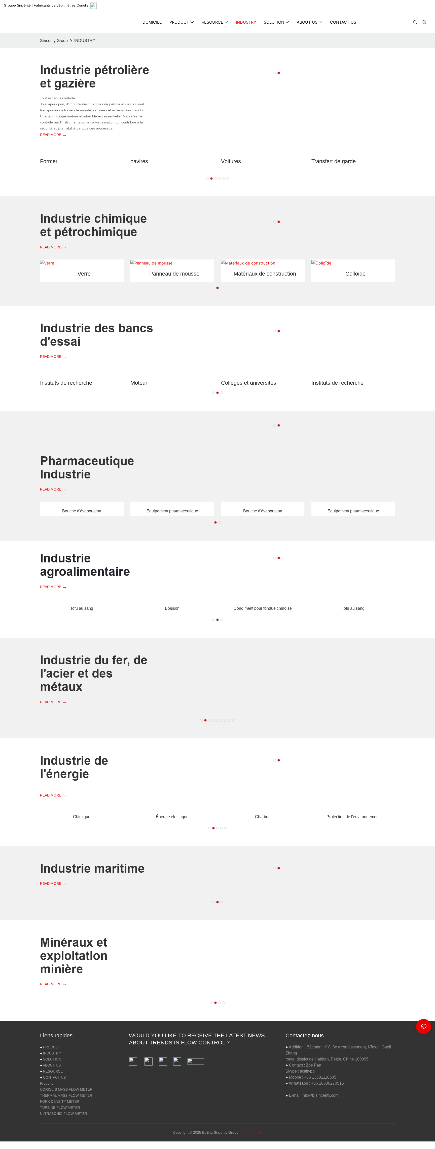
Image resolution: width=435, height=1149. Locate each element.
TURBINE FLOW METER (60, 1108)
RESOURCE (53, 1071)
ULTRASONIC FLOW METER (63, 1114)
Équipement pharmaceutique (172, 511)
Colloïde (355, 274)
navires (139, 161)
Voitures (231, 161)
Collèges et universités (248, 383)
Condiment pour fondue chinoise (263, 608)
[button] (275, 73)
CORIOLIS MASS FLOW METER (66, 1089)
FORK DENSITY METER (59, 1101)
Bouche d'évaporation (81, 511)
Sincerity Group (54, 40)
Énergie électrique (172, 817)
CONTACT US (54, 1077)
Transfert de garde (333, 161)
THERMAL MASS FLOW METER (66, 1095)
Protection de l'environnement (353, 817)
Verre (84, 274)
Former (48, 161)
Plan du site (252, 1132)
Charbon (263, 817)
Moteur (138, 383)
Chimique (81, 817)
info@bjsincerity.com (320, 1095)
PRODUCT (51, 1047)
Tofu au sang (81, 608)
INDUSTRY (84, 40)
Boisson (172, 608)
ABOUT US (52, 1065)
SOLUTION (52, 1059)
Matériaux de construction (265, 274)
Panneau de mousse (174, 274)
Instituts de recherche (66, 383)
